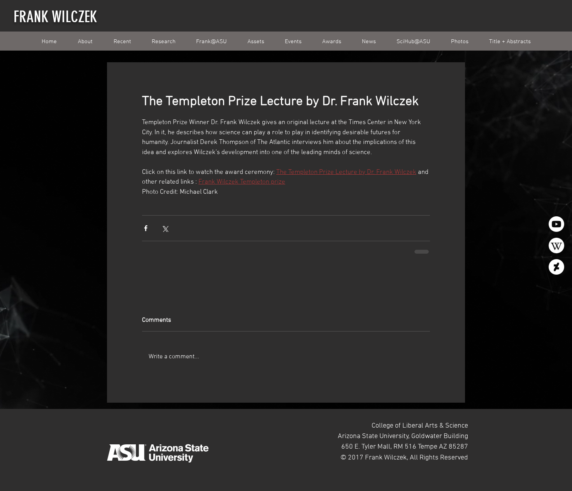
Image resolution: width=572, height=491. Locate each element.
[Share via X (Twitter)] (164, 228)
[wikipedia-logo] (556, 245)
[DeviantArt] (556, 267)
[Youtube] (556, 224)
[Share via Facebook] (145, 228)
